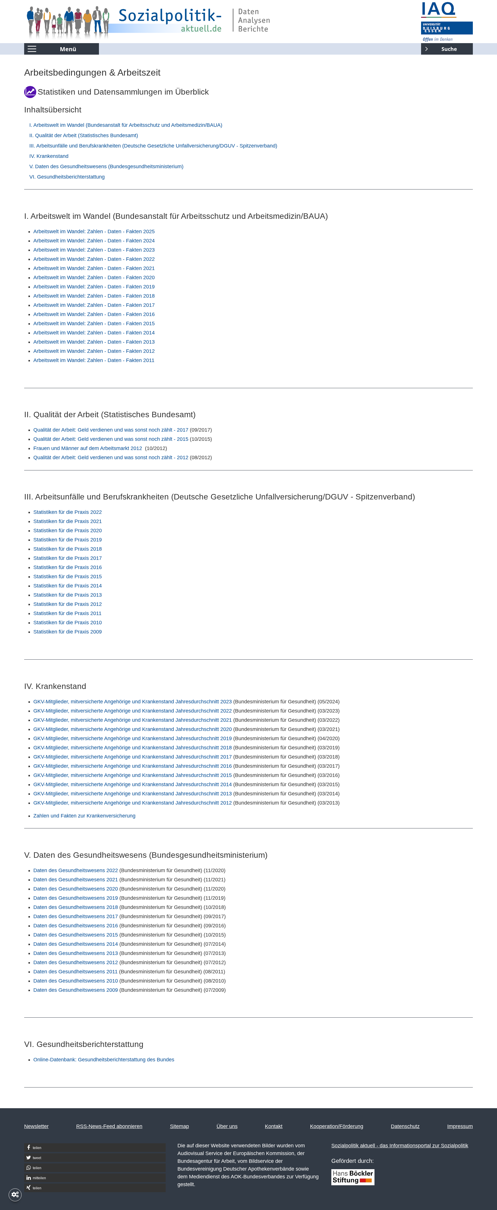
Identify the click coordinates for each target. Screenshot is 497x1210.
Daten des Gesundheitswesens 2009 (75, 990)
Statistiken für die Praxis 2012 (67, 604)
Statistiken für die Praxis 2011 (67, 613)
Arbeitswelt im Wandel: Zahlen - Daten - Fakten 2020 (94, 277)
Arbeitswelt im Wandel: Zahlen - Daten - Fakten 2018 (94, 296)
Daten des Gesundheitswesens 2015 (75, 935)
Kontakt (273, 1126)
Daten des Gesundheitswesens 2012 (75, 962)
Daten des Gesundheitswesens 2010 (75, 981)
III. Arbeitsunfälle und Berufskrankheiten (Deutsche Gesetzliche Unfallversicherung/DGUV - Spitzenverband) (153, 146)
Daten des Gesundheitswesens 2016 (75, 925)
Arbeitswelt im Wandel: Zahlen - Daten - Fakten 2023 (94, 250)
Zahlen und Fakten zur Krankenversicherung (84, 816)
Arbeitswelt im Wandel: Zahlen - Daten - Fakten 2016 (94, 314)
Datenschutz (405, 1126)
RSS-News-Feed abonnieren (109, 1126)
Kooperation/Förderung (336, 1126)
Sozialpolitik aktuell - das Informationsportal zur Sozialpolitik (399, 1145)
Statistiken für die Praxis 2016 (67, 567)
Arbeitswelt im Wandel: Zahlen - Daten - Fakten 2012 (94, 351)
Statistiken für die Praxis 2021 (67, 521)
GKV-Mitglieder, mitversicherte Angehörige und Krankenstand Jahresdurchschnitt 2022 (132, 711)
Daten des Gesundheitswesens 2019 (75, 898)
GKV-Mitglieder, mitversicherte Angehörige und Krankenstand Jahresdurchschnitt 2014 (132, 784)
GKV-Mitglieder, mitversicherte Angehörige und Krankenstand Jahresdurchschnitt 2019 (132, 738)
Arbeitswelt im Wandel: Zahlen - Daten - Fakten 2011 (93, 360)
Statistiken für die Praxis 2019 (67, 540)
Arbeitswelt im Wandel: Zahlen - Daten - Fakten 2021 (94, 268)
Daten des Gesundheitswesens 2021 (75, 879)
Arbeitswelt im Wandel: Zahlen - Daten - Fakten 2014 (94, 333)
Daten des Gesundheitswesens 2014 (75, 944)
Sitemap (179, 1126)
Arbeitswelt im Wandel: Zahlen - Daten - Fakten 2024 (94, 241)
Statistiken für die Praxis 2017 (67, 558)
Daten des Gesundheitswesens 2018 (75, 907)
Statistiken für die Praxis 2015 (67, 576)
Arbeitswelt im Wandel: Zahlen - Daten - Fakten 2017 (94, 305)
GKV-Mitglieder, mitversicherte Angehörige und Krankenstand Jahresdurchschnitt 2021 (132, 720)
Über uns (227, 1126)
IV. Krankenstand (48, 156)
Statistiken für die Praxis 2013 (67, 595)
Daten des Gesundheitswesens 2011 (75, 971)
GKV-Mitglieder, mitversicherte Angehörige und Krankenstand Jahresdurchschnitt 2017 (132, 757)
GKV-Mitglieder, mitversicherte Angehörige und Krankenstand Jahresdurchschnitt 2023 (132, 701)
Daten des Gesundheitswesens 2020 (75, 889)
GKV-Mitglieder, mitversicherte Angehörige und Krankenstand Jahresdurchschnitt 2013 (132, 794)
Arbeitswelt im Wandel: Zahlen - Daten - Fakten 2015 (94, 323)
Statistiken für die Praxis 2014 (67, 586)
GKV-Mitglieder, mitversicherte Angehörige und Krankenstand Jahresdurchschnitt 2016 (132, 766)
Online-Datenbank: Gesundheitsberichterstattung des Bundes (103, 1059)
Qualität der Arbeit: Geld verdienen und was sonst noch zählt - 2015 (110, 439)
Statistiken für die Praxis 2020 (67, 530)
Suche (439, 47)
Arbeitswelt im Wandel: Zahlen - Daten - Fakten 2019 (94, 287)
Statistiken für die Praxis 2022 (67, 512)
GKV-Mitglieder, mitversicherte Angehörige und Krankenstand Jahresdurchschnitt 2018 (132, 747)
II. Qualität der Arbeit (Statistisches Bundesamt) (83, 135)
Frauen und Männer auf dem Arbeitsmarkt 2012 (87, 448)
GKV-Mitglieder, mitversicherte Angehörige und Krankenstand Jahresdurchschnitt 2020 (132, 729)
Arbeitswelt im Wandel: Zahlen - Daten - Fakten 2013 (94, 342)
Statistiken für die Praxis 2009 (67, 632)
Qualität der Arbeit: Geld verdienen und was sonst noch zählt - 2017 (110, 430)
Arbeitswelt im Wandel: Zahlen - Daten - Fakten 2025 (94, 231)
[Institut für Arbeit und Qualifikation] (447, 10)
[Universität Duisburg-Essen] (447, 32)
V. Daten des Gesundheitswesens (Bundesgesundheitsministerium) (106, 166)
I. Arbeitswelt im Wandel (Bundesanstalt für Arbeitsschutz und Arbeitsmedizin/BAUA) (125, 125)
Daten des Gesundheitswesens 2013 (75, 953)
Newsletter (36, 1126)
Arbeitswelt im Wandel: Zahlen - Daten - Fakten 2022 (94, 259)
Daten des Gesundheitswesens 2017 (75, 916)
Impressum (460, 1126)
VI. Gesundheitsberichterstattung (67, 177)
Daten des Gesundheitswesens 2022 (75, 870)
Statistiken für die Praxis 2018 (67, 549)
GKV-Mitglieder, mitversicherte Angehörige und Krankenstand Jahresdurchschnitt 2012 (132, 803)
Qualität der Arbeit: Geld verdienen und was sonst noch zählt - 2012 (110, 457)
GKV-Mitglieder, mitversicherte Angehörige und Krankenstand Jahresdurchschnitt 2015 (132, 775)
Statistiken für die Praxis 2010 (67, 622)
